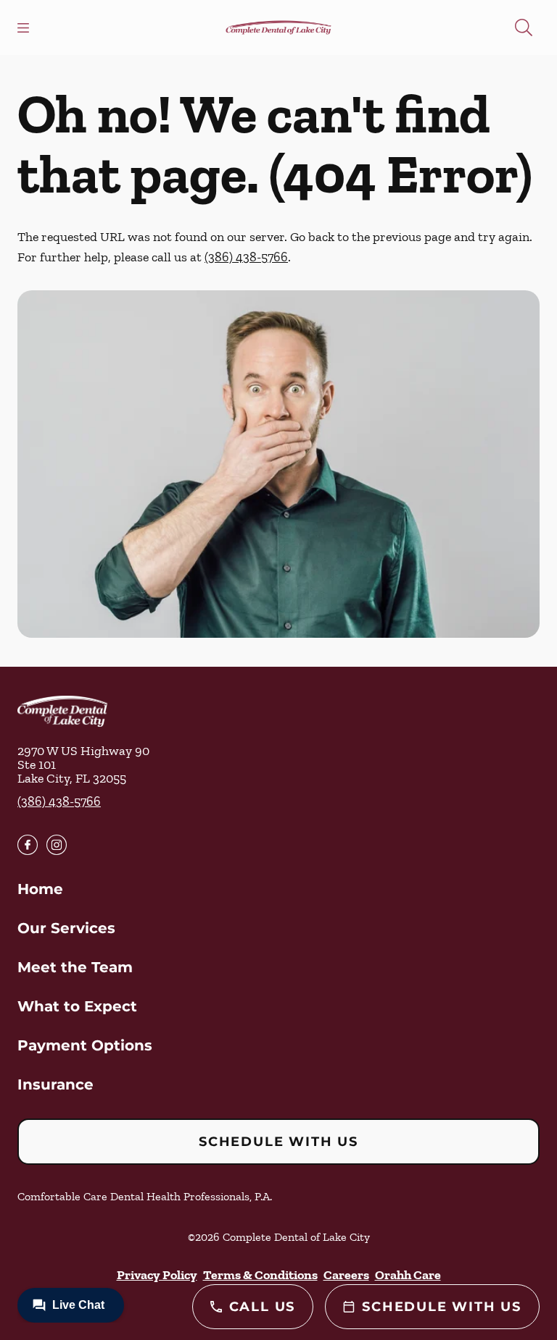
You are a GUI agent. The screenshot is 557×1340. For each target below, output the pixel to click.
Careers (346, 1275)
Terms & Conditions (260, 1275)
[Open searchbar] (524, 27)
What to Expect (77, 1006)
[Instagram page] (56, 845)
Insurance (55, 1084)
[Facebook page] (27, 845)
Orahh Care (408, 1275)
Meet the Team (75, 967)
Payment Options (84, 1045)
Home (40, 889)
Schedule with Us (278, 1142)
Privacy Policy (157, 1275)
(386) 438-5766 (246, 257)
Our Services (66, 928)
